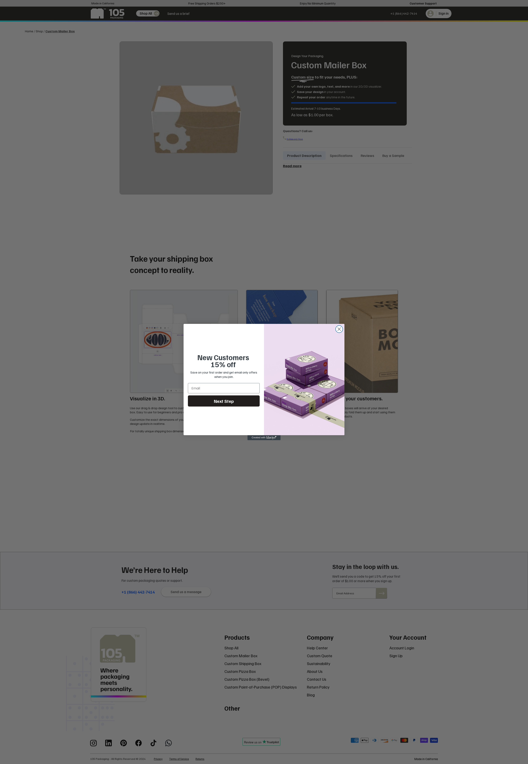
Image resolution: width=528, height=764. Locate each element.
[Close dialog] (339, 329)
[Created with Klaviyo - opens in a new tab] (264, 437)
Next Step (224, 401)
